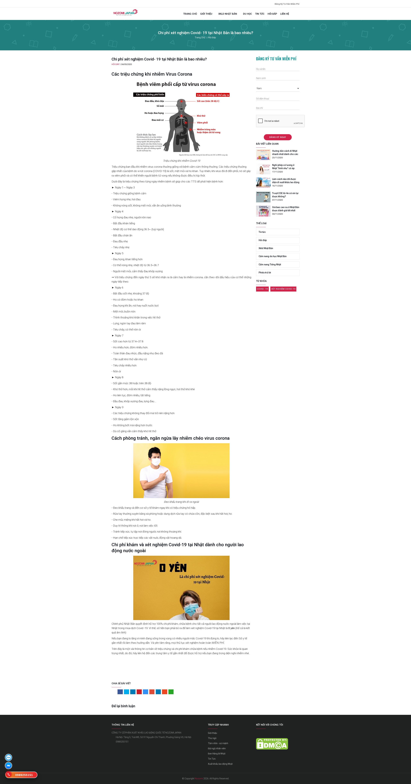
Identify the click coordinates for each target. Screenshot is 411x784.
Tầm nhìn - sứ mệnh (218, 743)
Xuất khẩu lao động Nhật (220, 764)
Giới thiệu (206, 13)
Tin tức (259, 13)
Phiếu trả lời (265, 272)
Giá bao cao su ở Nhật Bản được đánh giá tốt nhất (285, 209)
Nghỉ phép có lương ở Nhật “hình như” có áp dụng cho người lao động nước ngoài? (285, 167)
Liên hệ (284, 13)
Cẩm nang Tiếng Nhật (270, 264)
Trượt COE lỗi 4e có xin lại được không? (285, 195)
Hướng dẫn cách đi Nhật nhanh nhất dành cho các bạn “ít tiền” (285, 153)
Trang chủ (190, 13)
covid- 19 (262, 289)
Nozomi (199, 778)
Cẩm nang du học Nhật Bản (273, 256)
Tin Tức (212, 758)
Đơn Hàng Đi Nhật (216, 753)
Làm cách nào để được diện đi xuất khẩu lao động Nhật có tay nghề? (285, 181)
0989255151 (122, 741)
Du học (247, 13)
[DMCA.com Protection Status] (272, 740)
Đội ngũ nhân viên (217, 748)
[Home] (125, 12)
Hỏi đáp (272, 13)
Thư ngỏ (212, 738)
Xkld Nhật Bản (228, 13)
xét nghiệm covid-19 (283, 289)
